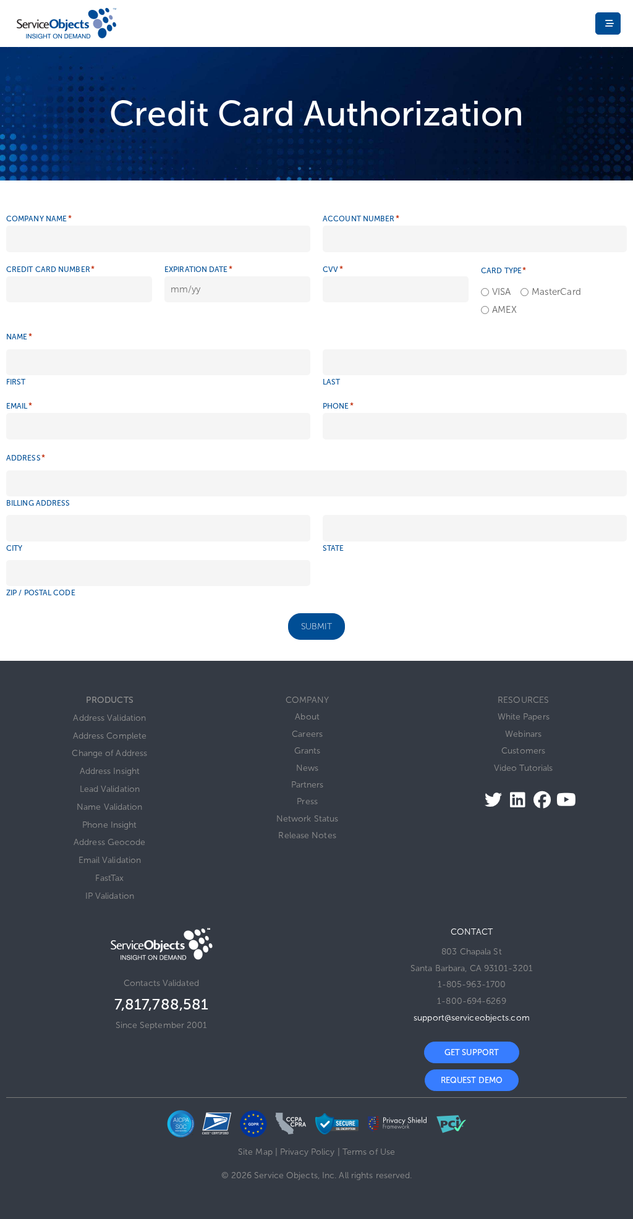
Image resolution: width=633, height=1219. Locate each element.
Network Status (307, 818)
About (307, 716)
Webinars (523, 734)
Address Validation (109, 718)
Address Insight (110, 771)
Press (307, 801)
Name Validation (110, 807)
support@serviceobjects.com (472, 1018)
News (307, 768)
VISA (497, 292)
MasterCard (552, 292)
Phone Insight (109, 825)
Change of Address (109, 753)
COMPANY (307, 700)
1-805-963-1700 (472, 984)
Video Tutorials (523, 768)
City (14, 548)
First (16, 382)
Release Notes (307, 835)
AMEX (500, 310)
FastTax (109, 878)
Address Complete (110, 736)
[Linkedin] (514, 799)
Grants (307, 750)
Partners (307, 784)
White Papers (524, 716)
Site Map (255, 1152)
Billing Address (38, 503)
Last (331, 382)
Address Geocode (110, 842)
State (333, 548)
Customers (523, 750)
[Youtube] (563, 799)
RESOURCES (523, 700)
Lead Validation (110, 789)
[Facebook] (539, 799)
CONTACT (472, 932)
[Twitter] (490, 799)
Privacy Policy (307, 1152)
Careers (307, 734)
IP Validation (109, 896)
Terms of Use (368, 1152)
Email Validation (110, 860)
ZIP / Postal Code (40, 593)
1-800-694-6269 (471, 1001)
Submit (317, 626)
